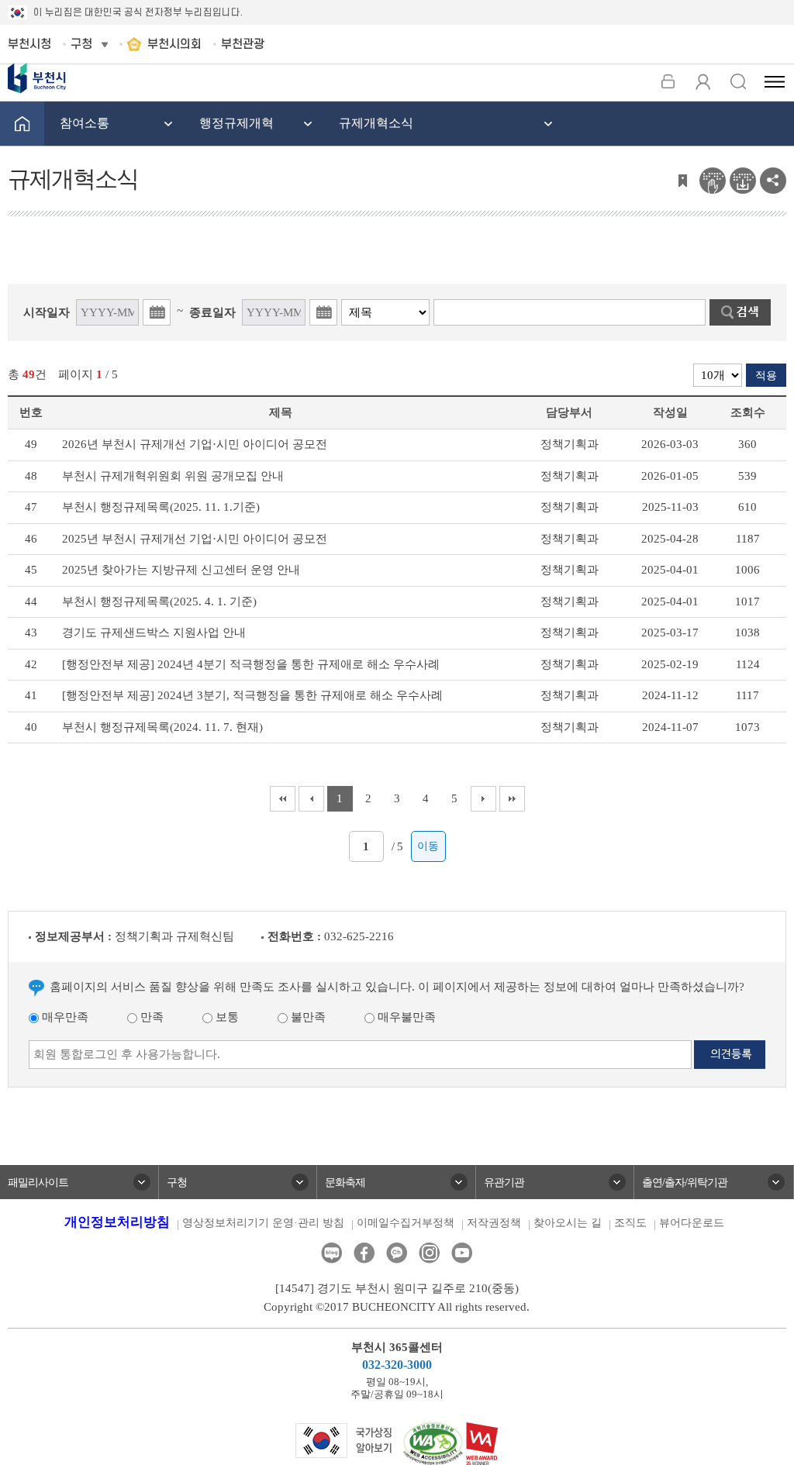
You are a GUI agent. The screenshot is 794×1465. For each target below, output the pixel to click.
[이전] (311, 799)
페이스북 (364, 1253)
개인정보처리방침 (117, 1222)
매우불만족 (405, 1017)
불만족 (307, 1017)
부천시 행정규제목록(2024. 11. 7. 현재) (162, 727)
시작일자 (46, 312)
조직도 (630, 1223)
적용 (766, 375)
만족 (150, 1017)
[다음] (483, 799)
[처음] (282, 799)
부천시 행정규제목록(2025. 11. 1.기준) (161, 507)
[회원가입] (702, 81)
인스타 (429, 1253)
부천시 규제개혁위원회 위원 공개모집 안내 (173, 476)
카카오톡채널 (396, 1253)
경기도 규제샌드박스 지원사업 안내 (154, 632)
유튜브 (461, 1253)
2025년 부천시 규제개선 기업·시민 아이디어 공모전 (194, 539)
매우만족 (63, 1017)
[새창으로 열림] (343, 1439)
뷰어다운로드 (691, 1223)
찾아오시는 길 (567, 1223)
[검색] (737, 81)
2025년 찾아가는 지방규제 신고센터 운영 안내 (181, 570)
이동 (428, 846)
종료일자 (212, 312)
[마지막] (512, 799)
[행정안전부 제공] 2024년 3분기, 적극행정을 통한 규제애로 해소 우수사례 (252, 695)
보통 (225, 1017)
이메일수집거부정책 (405, 1223)
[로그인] (668, 81)
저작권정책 (494, 1223)
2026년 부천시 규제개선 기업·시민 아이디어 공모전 (194, 444)
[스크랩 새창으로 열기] (682, 179)
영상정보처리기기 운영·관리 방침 (263, 1223)
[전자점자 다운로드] (743, 179)
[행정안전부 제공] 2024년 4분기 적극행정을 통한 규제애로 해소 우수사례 (251, 664)
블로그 (331, 1253)
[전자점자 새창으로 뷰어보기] (712, 179)
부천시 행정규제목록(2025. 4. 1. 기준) (159, 601)
